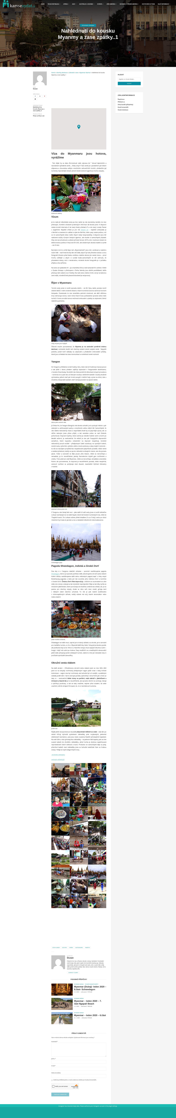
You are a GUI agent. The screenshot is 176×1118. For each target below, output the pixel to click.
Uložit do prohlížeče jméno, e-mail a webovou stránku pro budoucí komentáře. (75, 1080)
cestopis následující (58, 759)
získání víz (84, 230)
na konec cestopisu (58, 755)
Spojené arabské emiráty (91, 984)
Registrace (121, 99)
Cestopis (64, 947)
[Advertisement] (78, 93)
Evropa (99, 4)
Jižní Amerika (111, 4)
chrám (71, 947)
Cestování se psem (148, 4)
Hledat (129, 83)
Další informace (163, 4)
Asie (73, 4)
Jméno (53, 1059)
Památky (87, 947)
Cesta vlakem (56, 947)
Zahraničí (71, 72)
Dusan (35, 89)
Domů (43, 4)
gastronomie (79, 947)
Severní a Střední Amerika (129, 4)
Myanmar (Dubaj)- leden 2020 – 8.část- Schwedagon (90, 988)
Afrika (65, 4)
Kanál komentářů (123, 107)
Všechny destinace (62, 72)
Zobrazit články (73, 972)
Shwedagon (55, 574)
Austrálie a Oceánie (86, 4)
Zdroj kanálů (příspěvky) (125, 104)
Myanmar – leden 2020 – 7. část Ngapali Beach (88, 1002)
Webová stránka (56, 1073)
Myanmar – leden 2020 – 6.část (90, 1015)
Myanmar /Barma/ (88, 25)
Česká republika (53, 4)
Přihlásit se (121, 102)
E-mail (53, 1066)
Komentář (54, 1041)
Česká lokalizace (123, 110)
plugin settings (113, 1106)
